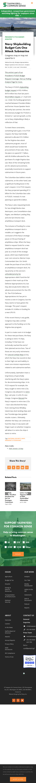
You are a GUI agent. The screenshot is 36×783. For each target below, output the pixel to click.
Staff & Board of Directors (10, 634)
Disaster (7, 586)
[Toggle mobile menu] (32, 3)
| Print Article (23, 67)
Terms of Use (9, 659)
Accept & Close (18, 779)
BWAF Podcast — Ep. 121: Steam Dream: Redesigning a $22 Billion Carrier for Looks (10, 498)
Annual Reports (10, 642)
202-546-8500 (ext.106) (30, 643)
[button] (6, 494)
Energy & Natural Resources (8, 591)
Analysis (27, 65)
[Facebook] (9, 467)
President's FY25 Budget (13, 440)
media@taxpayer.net (31, 638)
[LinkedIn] (22, 467)
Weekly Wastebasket (28, 586)
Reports (26, 610)
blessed (21, 398)
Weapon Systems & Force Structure (14, 65)
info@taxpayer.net (31, 628)
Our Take (27, 582)
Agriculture (8, 578)
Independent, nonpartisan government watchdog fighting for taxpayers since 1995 (18, 13)
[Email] (27, 467)
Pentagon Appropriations (22, 62)
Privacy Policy (9, 646)
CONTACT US (28, 617)
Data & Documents (28, 601)
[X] (13, 467)
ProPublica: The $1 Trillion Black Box (25, 494)
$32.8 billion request (12, 97)
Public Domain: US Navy (16, 449)
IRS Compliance (10, 655)
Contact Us (18, 693)
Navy (23, 438)
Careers (7, 625)
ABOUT (8, 617)
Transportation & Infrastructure (10, 597)
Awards (7, 638)
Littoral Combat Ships (16, 355)
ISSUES (8, 574)
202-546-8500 (30, 631)
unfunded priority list (13, 274)
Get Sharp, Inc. (23, 696)
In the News (9, 629)
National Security (9, 62)
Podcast (26, 606)
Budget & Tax (9, 582)
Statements (28, 597)
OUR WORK (29, 574)
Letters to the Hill (28, 592)
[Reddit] (18, 467)
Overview (8, 622)
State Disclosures (8, 650)
